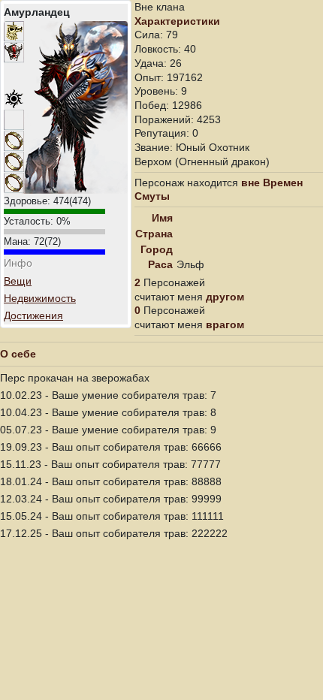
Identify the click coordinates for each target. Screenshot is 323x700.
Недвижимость (40, 298)
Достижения (33, 315)
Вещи (18, 281)
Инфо (18, 263)
